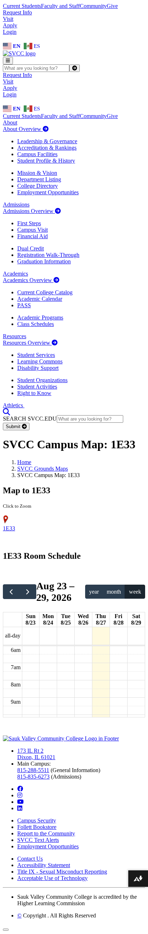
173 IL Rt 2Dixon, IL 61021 (36, 754)
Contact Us (30, 859)
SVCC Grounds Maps (42, 469)
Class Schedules (35, 324)
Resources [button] (14, 336)
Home (24, 462)
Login (10, 32)
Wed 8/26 (83, 619)
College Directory (37, 186)
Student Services (36, 355)
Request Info (17, 12)
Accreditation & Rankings (47, 148)
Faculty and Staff (60, 6)
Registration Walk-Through (48, 255)
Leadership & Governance (47, 141)
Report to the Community (46, 833)
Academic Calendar (39, 299)
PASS (24, 305)
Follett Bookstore (36, 827)
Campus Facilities (37, 154)
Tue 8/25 (66, 619)
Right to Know (34, 393)
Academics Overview (28, 280)
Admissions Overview (29, 211)
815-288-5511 (33, 770)
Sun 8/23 (31, 619)
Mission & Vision (37, 173)
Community (93, 6)
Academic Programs (40, 317)
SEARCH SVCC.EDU (30, 419)
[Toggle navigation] (8, 60)
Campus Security (36, 820)
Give (112, 6)
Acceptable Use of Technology (52, 878)
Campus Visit (32, 230)
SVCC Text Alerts (38, 840)
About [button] (10, 122)
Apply (10, 25)
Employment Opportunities (48, 192)
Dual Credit (30, 248)
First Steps (29, 223)
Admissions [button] (16, 204)
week (135, 592)
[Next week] (27, 591)
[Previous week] (11, 591)
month (114, 592)
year (94, 592)
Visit (8, 19)
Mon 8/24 (48, 619)
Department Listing (39, 179)
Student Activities (37, 387)
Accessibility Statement (43, 865)
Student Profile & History (46, 161)
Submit (14, 426)
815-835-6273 (33, 777)
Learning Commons (40, 361)
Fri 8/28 (119, 619)
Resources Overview (27, 343)
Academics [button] (15, 274)
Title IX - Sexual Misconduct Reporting (62, 872)
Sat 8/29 (136, 619)
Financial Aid (32, 236)
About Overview (23, 129)
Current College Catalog (45, 292)
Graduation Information (44, 261)
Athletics (13, 405)
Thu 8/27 (101, 619)
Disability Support (38, 368)
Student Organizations (42, 380)
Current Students (22, 6)
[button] (6, 412)
